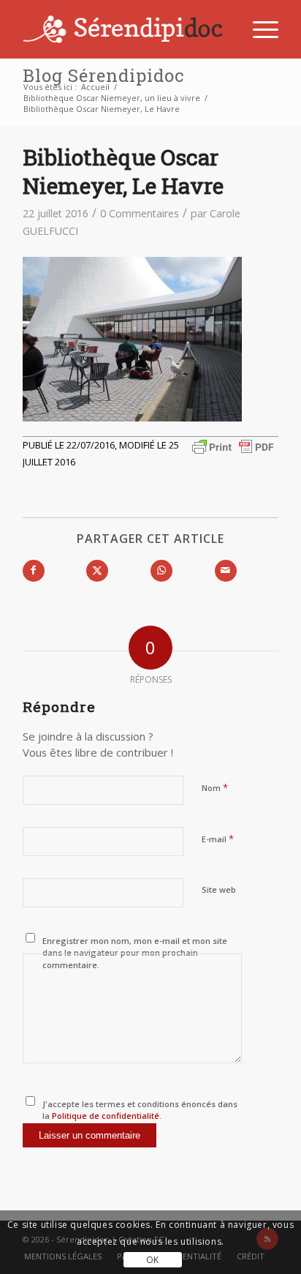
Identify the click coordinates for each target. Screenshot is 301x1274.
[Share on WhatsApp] (161, 571)
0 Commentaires (139, 213)
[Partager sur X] (97, 571)
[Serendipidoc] (125, 29)
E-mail (218, 838)
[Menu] (258, 29)
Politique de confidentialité (104, 1115)
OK (152, 1260)
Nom (215, 787)
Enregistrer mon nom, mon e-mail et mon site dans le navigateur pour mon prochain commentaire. (134, 952)
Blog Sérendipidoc (103, 75)
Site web (219, 889)
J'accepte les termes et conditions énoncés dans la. (139, 1110)
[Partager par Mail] (226, 571)
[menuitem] (258, 29)
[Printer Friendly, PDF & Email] (233, 445)
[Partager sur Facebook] (34, 571)
